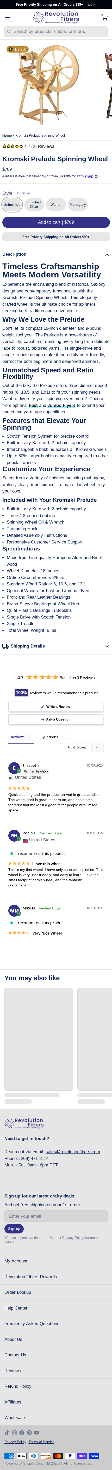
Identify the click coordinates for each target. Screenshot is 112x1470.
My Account (15, 1261)
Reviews (12, 1370)
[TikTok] (7, 1432)
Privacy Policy (73, 1238)
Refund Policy (18, 1386)
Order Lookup (17, 1292)
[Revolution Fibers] (56, 17)
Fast (33, 405)
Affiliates (12, 1402)
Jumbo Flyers (61, 405)
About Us (13, 1339)
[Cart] (102, 17)
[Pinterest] (29, 1432)
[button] (56, 222)
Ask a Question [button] (58, 719)
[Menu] (9, 17)
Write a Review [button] (58, 707)
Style (16, 193)
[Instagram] (14, 1432)
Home (7, 135)
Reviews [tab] (17, 736)
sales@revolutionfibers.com (73, 1151)
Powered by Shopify (19, 1463)
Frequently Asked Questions (31, 1323)
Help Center (16, 1308)
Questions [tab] (50, 736)
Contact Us (15, 1355)
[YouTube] (36, 1432)
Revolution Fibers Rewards (30, 1276)
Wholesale (14, 1417)
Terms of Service (41, 1442)
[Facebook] (21, 1432)
